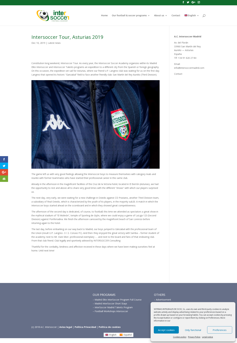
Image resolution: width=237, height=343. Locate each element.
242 (63, 158)
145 (49, 150)
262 (118, 158)
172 (123, 150)
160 (90, 150)
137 (153, 147)
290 (83, 162)
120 (107, 147)
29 (109, 139)
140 (35, 150)
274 (151, 158)
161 (93, 150)
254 (96, 158)
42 (145, 139)
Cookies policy (179, 337)
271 (142, 158)
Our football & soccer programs (129, 15)
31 (115, 139)
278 (50, 162)
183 (153, 150)
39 (137, 139)
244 (68, 158)
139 (33, 150)
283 (64, 162)
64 (79, 143)
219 (126, 154)
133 (142, 147)
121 (109, 147)
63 (77, 143)
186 (35, 154)
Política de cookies (110, 327)
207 (93, 154)
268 (134, 158)
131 (137, 147)
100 (52, 147)
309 (135, 162)
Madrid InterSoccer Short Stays (111, 303)
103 (60, 147)
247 (77, 158)
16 (74, 139)
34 (123, 139)
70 (96, 143)
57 (60, 143)
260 (112, 158)
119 (104, 147)
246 (74, 158)
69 (93, 143)
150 (63, 150)
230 (156, 154)
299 (108, 162)
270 (140, 158)
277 (47, 162)
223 (137, 154)
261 (115, 158)
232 (35, 158)
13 (66, 139)
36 (129, 139)
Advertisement (163, 299)
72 (101, 143)
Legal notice (207, 337)
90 (151, 143)
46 (156, 139)
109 (77, 147)
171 (120, 150)
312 (143, 162)
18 (79, 139)
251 (88, 158)
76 (112, 143)
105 (66, 147)
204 (85, 154)
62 (74, 143)
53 (49, 143)
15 (71, 139)
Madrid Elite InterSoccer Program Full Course (118, 299)
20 (85, 139)
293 (91, 162)
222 (134, 154)
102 (57, 147)
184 (156, 150)
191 (49, 154)
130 (134, 147)
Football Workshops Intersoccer (111, 311)
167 (109, 150)
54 (52, 143)
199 (71, 154)
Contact (176, 15)
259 (109, 158)
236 (46, 158)
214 (112, 154)
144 (46, 150)
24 (96, 139)
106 (68, 147)
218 (123, 154)
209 (98, 154)
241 (60, 158)
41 (142, 139)
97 (44, 147)
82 (129, 143)
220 (129, 154)
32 (118, 139)
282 (61, 162)
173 (126, 150)
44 (151, 139)
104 (63, 147)
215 (115, 154)
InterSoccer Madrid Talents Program (114, 307)
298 (105, 162)
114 (90, 147)
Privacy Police (194, 337)
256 (101, 158)
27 (104, 139)
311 (140, 162)
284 (66, 162)
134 (145, 147)
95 (38, 147)
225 (142, 154)
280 (55, 162)
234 (41, 158)
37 (131, 139)
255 (98, 158)
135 (148, 147)
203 (82, 154)
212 (107, 154)
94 (35, 147)
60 (68, 143)
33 (120, 139)
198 (68, 154)
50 (41, 143)
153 (71, 150)
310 (138, 162)
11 (60, 139)
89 (148, 143)
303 (118, 162)
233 (38, 158)
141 (38, 150)
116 (96, 147)
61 (71, 143)
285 (69, 162)
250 (85, 158)
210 (101, 154)
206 (90, 154)
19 (82, 139)
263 (120, 158)
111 (82, 147)
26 (101, 139)
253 (93, 158)
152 (68, 150)
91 (153, 143)
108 (74, 147)
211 (104, 154)
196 (63, 154)
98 (46, 147)
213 (109, 154)
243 (66, 158)
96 (41, 147)
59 (66, 143)
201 (77, 154)
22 (90, 139)
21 (88, 139)
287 (75, 162)
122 (112, 147)
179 (142, 150)
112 (85, 147)
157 (82, 150)
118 (101, 147)
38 (134, 139)
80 (123, 143)
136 (151, 147)
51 (44, 143)
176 (134, 150)
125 (120, 147)
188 (41, 154)
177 (137, 150)
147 (55, 150)
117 (98, 147)
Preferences (220, 330)
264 (123, 158)
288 (77, 162)
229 (153, 154)
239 (55, 158)
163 (98, 150)
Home (104, 15)
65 (82, 143)
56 (57, 143)
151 (66, 150)
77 (115, 143)
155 (77, 150)
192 (52, 154)
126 (123, 147)
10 (57, 139)
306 (127, 162)
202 (79, 154)
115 (93, 147)
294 (94, 162)
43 (148, 139)
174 (129, 150)
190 (46, 154)
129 (131, 147)
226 (145, 154)
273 (148, 158)
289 (80, 162)
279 (53, 162)
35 (126, 139)
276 (156, 158)
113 (88, 147)
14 (68, 139)
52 (46, 143)
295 (97, 162)
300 (110, 162)
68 (90, 143)
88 (145, 143)
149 (60, 150)
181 (148, 150)
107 (71, 147)
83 (131, 143)
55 (55, 143)
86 (140, 143)
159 (88, 150)
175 (131, 150)
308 (132, 162)
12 (63, 139)
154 (74, 150)
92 (156, 143)
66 (85, 143)
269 (137, 158)
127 (126, 147)
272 (145, 158)
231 (33, 158)
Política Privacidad (85, 327)
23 (93, 139)
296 (99, 162)
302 (116, 162)
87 (142, 143)
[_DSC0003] (95, 168)
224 (140, 154)
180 (145, 150)
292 (88, 162)
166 (107, 150)
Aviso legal (65, 327)
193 (55, 154)
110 (79, 147)
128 (129, 147)
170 (118, 150)
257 (104, 158)
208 (96, 154)
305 (124, 162)
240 (57, 158)
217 (120, 154)
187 (38, 154)
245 (71, 158)
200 (74, 154)
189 (44, 154)
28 (107, 139)
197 (66, 154)
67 (88, 143)
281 (58, 162)
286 (72, 162)
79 (120, 143)
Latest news (54, 42)
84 (134, 143)
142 (41, 150)
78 (118, 143)
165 (104, 150)
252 (90, 158)
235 (44, 158)
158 (85, 150)
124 (118, 147)
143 (44, 150)
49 (38, 143)
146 (52, 150)
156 (79, 150)
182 (151, 150)
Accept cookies (166, 330)
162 (96, 150)
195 (60, 154)
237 (49, 158)
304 (121, 162)
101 (55, 147)
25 (98, 139)
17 (77, 139)
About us (159, 15)
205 (88, 154)
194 (57, 154)
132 (140, 147)
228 (151, 154)
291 (86, 162)
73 (104, 143)
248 (79, 158)
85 (137, 143)
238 (52, 158)
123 (115, 147)
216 (118, 154)
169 (115, 150)
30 (112, 139)
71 (98, 143)
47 (33, 143)
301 (113, 162)
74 (107, 143)
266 (129, 158)
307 (129, 162)
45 (153, 139)
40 (140, 139)
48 (35, 143)
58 (63, 143)
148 (57, 150)
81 (126, 143)
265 (126, 158)
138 (156, 147)
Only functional (193, 330)
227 (148, 154)
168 (112, 150)
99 (49, 147)
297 (102, 162)
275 (153, 158)
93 (33, 147)
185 (33, 154)
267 (131, 158)
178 (140, 150)
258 (107, 158)
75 (109, 143)
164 (101, 150)
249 (82, 158)
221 (131, 154)
